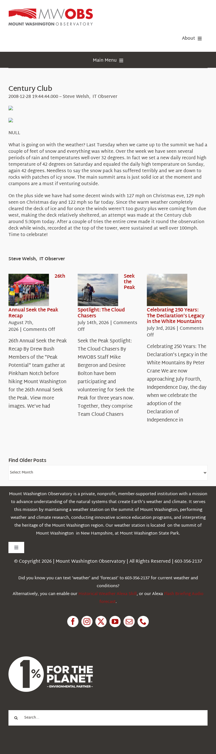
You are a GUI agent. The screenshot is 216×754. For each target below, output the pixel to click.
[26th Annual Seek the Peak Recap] (28, 290)
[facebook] (72, 621)
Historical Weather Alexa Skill (107, 594)
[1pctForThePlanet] (50, 658)
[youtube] (115, 621)
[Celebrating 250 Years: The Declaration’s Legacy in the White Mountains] (167, 290)
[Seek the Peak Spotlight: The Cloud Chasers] (98, 290)
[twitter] (101, 621)
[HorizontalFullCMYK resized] (50, 10)
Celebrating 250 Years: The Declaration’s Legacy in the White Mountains (175, 316)
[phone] (143, 621)
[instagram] (87, 621)
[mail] (129, 621)
